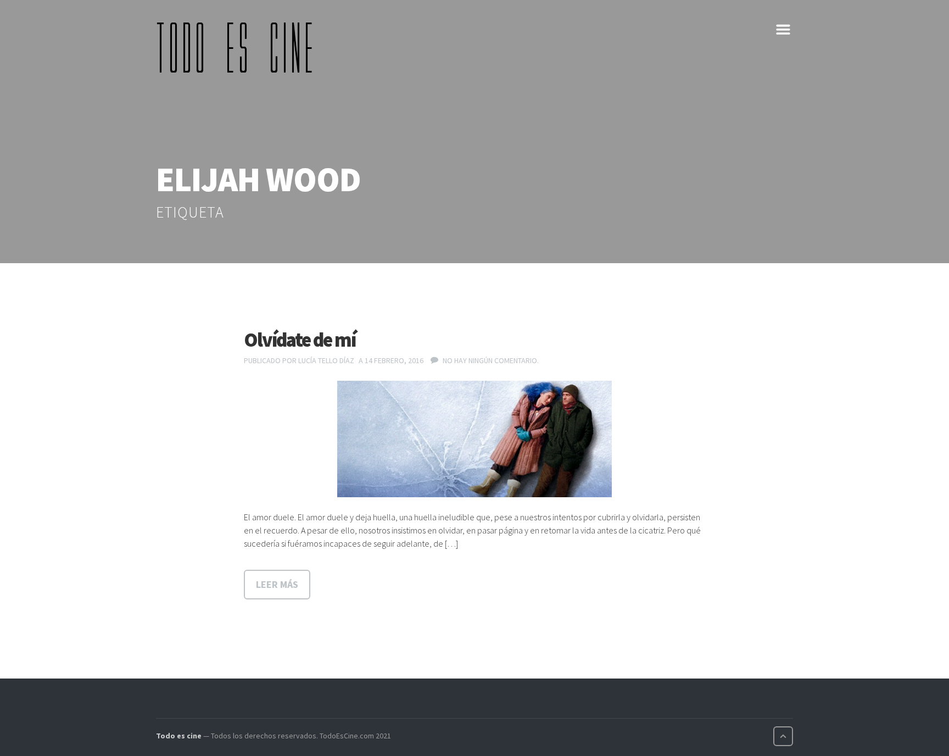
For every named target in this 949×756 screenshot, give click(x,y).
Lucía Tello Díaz (326, 360)
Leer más (277, 584)
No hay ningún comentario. (491, 360)
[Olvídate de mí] (474, 439)
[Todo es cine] (238, 47)
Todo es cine (179, 736)
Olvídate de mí (299, 339)
